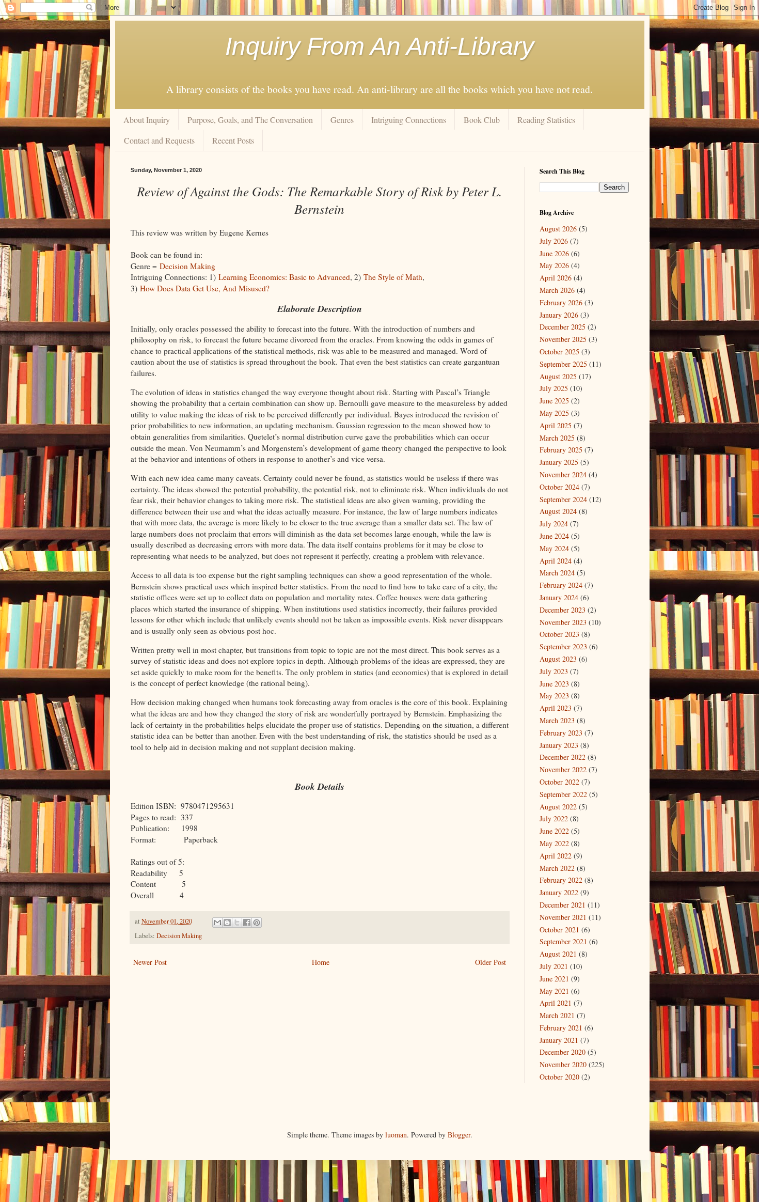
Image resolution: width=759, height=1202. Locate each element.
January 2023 (559, 745)
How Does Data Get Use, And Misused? (205, 288)
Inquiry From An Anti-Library (379, 46)
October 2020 (559, 1077)
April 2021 (556, 1003)
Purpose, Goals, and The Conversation (250, 119)
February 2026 (561, 302)
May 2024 (554, 548)
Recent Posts (233, 140)
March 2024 (557, 572)
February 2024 (561, 585)
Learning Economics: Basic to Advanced (284, 277)
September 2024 (563, 499)
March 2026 (557, 290)
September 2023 (563, 646)
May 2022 (554, 843)
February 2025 (561, 450)
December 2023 (563, 610)
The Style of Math (392, 277)
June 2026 (554, 253)
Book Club (482, 119)
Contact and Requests (159, 140)
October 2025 (559, 351)
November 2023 (563, 622)
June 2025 (554, 400)
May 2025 (554, 413)
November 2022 (563, 769)
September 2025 (563, 364)
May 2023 (554, 695)
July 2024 (554, 523)
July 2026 (554, 241)
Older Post (490, 962)
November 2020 (563, 1064)
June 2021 (554, 979)
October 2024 (559, 487)
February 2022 (561, 880)
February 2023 (561, 733)
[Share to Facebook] (247, 922)
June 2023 (554, 684)
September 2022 (563, 794)
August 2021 (558, 954)
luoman (396, 1134)
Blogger (459, 1134)
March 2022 (557, 868)
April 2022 (556, 856)
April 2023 (556, 708)
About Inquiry (146, 119)
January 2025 (559, 462)
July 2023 (554, 671)
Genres (342, 119)
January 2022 (559, 892)
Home (320, 962)
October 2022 (559, 782)
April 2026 (556, 278)
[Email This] (217, 922)
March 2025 (557, 438)
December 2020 (563, 1052)
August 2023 (558, 659)
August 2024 (558, 511)
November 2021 (563, 917)
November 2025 (563, 339)
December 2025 (563, 327)
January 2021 (559, 1040)
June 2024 (554, 536)
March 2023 (557, 720)
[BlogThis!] (227, 922)
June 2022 (554, 831)
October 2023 (559, 634)
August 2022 (558, 806)
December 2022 (563, 757)
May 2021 (554, 991)
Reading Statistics (546, 119)
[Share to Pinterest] (256, 922)
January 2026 (559, 315)
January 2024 (559, 597)
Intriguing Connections (408, 119)
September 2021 (563, 941)
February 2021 (561, 1028)
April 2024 (556, 561)
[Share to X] (237, 922)
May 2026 (554, 265)
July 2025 (554, 388)
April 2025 (556, 425)
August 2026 (558, 228)
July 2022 (554, 818)
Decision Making (187, 266)
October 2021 (559, 929)
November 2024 (563, 474)
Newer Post (150, 962)
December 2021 (563, 905)
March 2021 (557, 1015)
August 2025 (558, 376)
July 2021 (554, 966)
